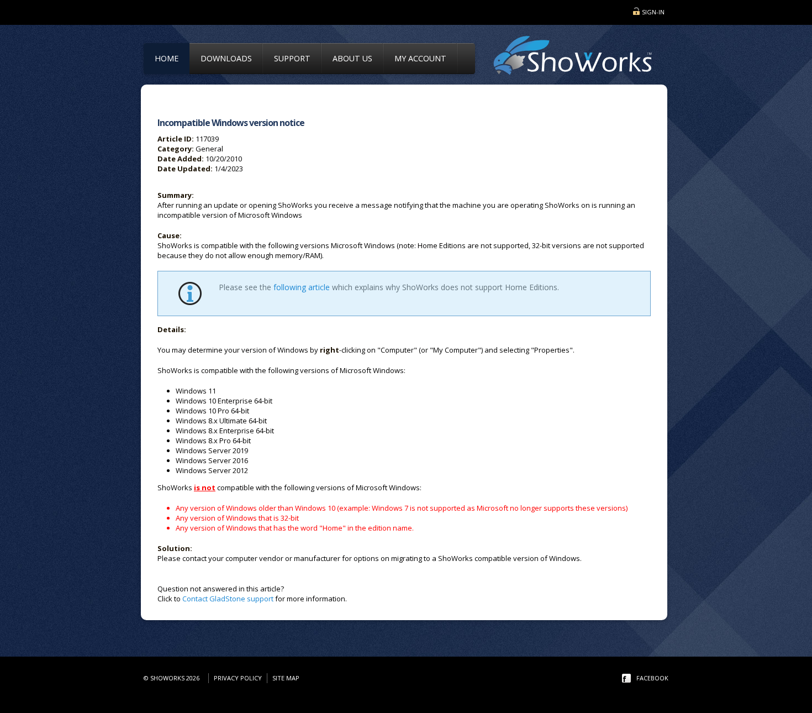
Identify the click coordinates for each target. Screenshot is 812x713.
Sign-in (653, 12)
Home (166, 58)
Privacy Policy (238, 678)
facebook (652, 678)
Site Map (285, 678)
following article (301, 287)
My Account (420, 58)
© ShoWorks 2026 (173, 678)
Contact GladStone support (227, 599)
